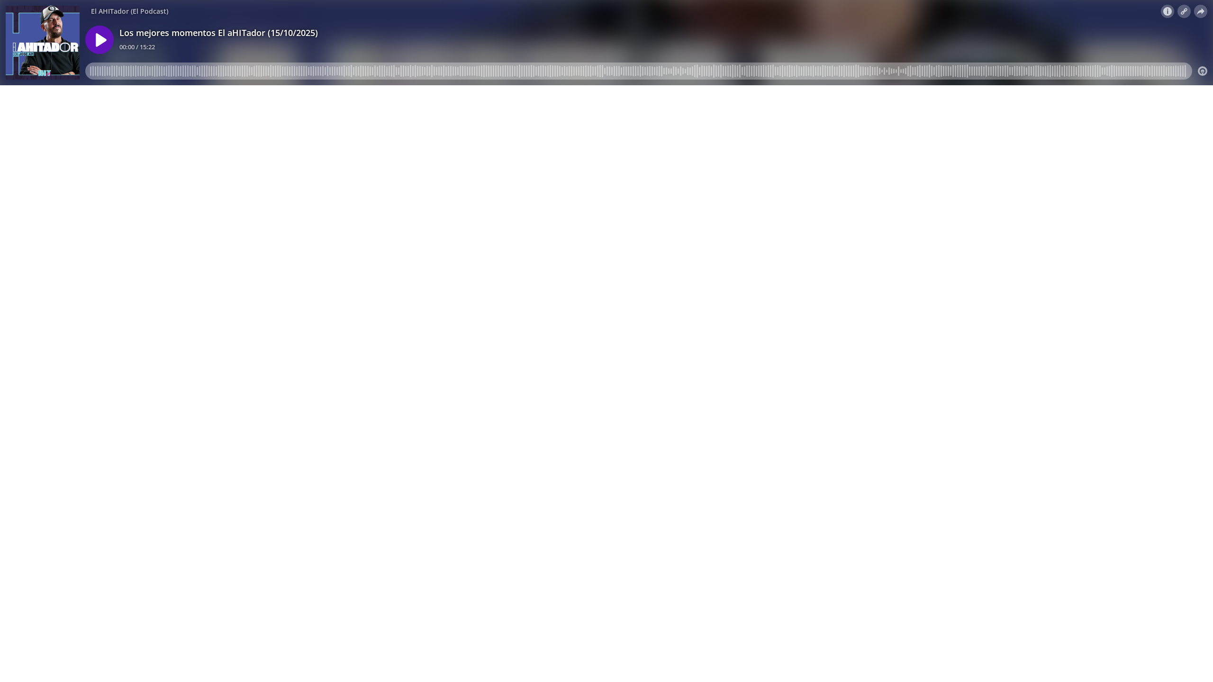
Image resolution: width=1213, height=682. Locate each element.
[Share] (1200, 11)
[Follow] (1184, 11)
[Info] (1167, 11)
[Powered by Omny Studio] (1202, 71)
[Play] (99, 40)
